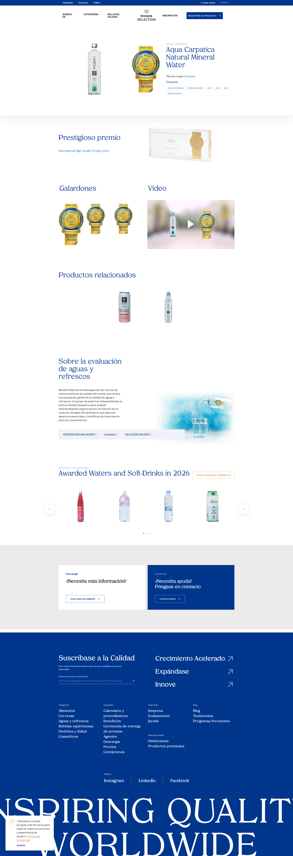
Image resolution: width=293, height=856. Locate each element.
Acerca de (67, 15)
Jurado (153, 721)
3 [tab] (149, 533)
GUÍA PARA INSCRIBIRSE (83, 598)
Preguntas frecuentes (211, 721)
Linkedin (147, 781)
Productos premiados (166, 746)
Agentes (110, 736)
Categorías (91, 14)
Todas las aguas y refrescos (213, 475)
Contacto (83, 3)
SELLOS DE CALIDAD (137, 434)
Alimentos (67, 711)
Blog (195, 705)
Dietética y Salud (73, 731)
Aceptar (21, 845)
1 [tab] (143, 533)
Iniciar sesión (209, 3)
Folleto (97, 3)
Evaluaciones (159, 716)
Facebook (179, 781)
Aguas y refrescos (176, 88)
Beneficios (112, 721)
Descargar (112, 742)
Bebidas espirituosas (76, 726)
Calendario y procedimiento (115, 713)
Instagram (114, 781)
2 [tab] (146, 533)
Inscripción (170, 15)
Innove (165, 685)
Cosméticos (68, 736)
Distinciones (158, 741)
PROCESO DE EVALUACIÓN (78, 434)
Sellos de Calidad (113, 15)
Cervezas (66, 716)
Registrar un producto (202, 15)
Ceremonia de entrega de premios (122, 729)
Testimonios (203, 716)
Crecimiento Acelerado (190, 659)
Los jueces (109, 434)
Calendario (67, 3)
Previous (49, 509)
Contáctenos (114, 752)
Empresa (155, 711)
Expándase (172, 672)
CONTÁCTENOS (168, 598)
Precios (109, 747)
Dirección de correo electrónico (73, 676)
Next (243, 509)
